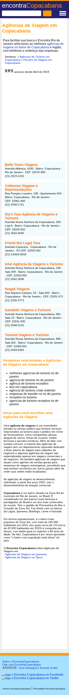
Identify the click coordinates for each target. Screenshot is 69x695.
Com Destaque (28, 667)
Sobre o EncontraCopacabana (20, 661)
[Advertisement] (34, 117)
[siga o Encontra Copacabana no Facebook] (32, 674)
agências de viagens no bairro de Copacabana (33, 45)
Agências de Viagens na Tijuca (23, 557)
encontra (32, 5)
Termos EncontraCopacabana (16, 689)
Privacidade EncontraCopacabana (49, 689)
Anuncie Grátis (49, 667)
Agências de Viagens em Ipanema (26, 554)
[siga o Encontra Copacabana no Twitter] (30, 678)
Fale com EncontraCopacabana (21, 664)
